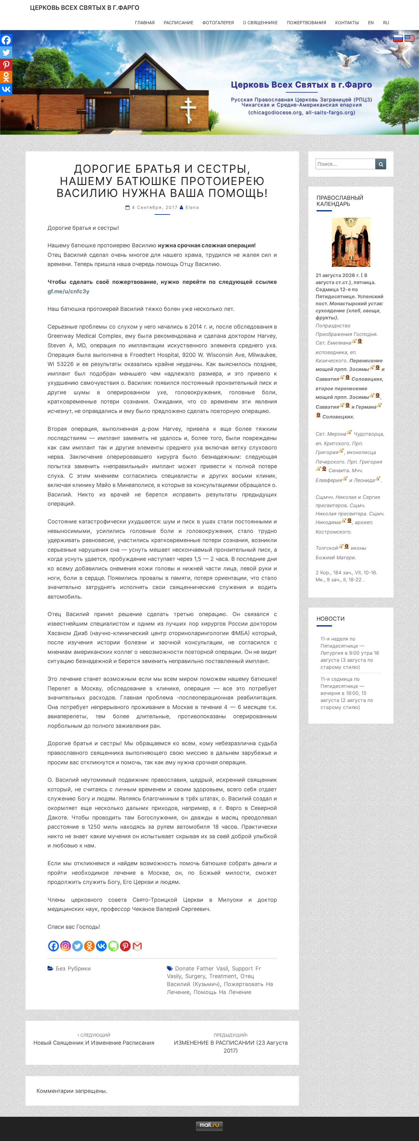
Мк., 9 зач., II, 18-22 (339, 579)
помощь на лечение (222, 992)
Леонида (364, 480)
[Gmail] (137, 946)
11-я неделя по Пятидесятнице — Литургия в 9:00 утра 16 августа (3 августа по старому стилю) (350, 653)
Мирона (336, 434)
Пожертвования (306, 22)
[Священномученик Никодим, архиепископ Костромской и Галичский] (344, 522)
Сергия (371, 497)
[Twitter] (77, 946)
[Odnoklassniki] (89, 946)
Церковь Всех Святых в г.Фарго (85, 7)
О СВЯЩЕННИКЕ (260, 22)
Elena (192, 207)
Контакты (347, 22)
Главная (145, 22)
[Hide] (2, 101)
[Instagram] (65, 946)
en (371, 22)
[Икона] (351, 244)
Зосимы (359, 369)
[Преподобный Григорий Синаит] (318, 470)
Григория (327, 452)
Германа (366, 407)
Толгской (327, 548)
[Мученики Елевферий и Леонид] (345, 480)
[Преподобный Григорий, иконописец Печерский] (341, 452)
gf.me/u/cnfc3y (69, 291)
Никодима (328, 522)
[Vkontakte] (101, 946)
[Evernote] (113, 946)
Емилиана (339, 343)
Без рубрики (73, 968)
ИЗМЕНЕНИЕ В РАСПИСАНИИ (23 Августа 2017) (231, 1043)
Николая (346, 497)
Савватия (327, 379)
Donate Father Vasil (201, 968)
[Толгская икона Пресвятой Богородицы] (341, 548)
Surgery (195, 976)
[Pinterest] (125, 946)
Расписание (178, 22)
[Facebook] (53, 946)
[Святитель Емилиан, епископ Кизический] (354, 343)
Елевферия (329, 480)
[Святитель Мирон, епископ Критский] (349, 434)
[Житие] (372, 369)
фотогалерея (218, 22)
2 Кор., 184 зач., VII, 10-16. (346, 572)
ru (386, 22)
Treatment (222, 976)
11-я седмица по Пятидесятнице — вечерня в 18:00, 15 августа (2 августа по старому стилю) (347, 693)
